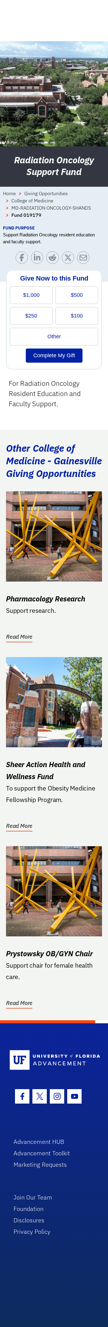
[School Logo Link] (50, 1060)
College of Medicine (32, 201)
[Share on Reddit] (54, 259)
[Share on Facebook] (23, 259)
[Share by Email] (84, 259)
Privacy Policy (32, 1231)
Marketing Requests (40, 1164)
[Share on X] (69, 259)
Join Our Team (33, 1197)
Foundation (29, 1209)
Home (9, 193)
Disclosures (29, 1220)
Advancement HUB (39, 1142)
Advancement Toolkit (42, 1153)
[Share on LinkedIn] (38, 259)
